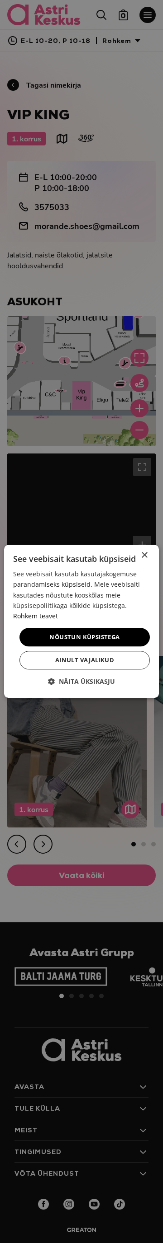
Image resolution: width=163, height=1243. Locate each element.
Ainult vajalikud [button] (84, 660)
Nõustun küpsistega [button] (84, 637)
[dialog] (81, 621)
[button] (81, 682)
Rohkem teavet (35, 616)
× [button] (144, 555)
